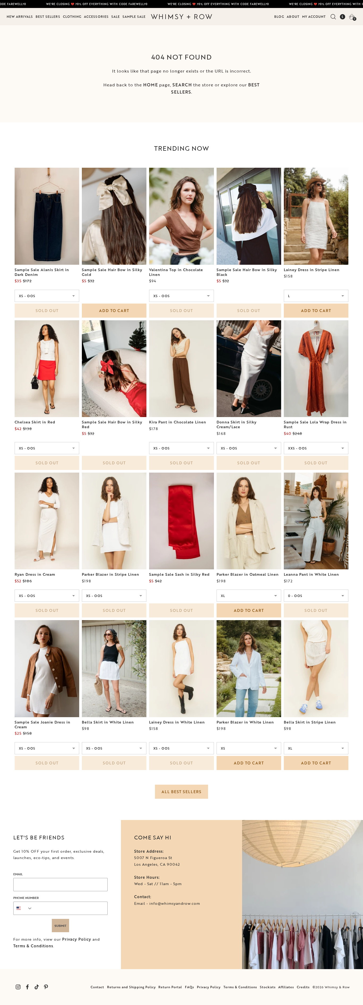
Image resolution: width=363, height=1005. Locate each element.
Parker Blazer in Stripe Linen (110, 574)
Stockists (268, 987)
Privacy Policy (76, 939)
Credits (303, 987)
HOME (150, 85)
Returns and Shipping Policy (131, 987)
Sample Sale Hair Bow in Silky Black (247, 272)
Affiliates (286, 987)
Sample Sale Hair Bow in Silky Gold (112, 272)
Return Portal (170, 987)
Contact (97, 987)
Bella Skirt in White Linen (108, 722)
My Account (314, 16)
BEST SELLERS (48, 16)
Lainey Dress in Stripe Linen (312, 269)
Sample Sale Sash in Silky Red (179, 574)
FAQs (189, 987)
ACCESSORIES (96, 16)
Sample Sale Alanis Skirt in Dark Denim (42, 272)
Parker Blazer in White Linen (245, 722)
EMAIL (18, 874)
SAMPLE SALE (134, 16)
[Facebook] (27, 987)
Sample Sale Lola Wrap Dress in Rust (315, 424)
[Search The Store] (333, 16)
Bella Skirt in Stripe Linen (310, 722)
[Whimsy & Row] (181, 16)
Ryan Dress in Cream (35, 574)
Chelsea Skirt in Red (35, 422)
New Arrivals (20, 16)
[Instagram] (18, 987)
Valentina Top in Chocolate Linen (176, 272)
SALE (115, 16)
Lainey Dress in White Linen (177, 722)
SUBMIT (60, 925)
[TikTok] (36, 987)
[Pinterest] (45, 987)
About (293, 16)
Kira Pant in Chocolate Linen (177, 422)
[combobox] (23, 908)
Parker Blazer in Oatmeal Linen (248, 574)
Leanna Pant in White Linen (311, 574)
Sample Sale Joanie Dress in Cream (42, 724)
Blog (279, 16)
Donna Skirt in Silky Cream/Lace (236, 424)
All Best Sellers (181, 791)
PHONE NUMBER (26, 897)
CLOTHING (72, 16)
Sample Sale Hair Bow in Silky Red (112, 424)
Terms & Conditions (33, 946)
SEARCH (182, 85)
